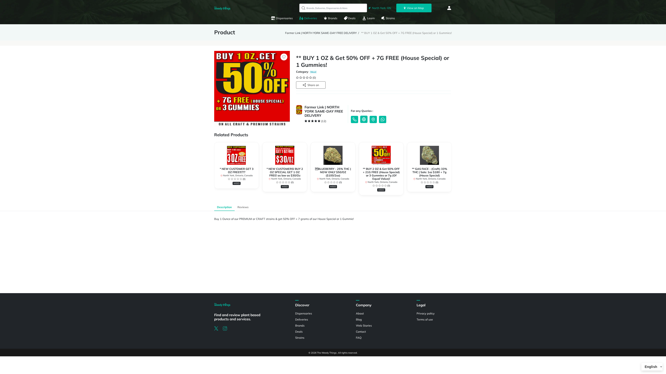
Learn (371, 18)
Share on (313, 85)
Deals (352, 18)
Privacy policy (426, 313)
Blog (359, 319)
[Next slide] (451, 170)
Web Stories (364, 325)
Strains (390, 18)
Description (224, 207)
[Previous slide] (214, 170)
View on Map (414, 8)
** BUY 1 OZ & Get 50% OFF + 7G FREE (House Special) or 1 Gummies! (406, 33)
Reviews (243, 207)
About (360, 313)
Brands (332, 18)
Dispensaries (284, 18)
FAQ (358, 337)
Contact (361, 331)
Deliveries (310, 18)
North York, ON (381, 8)
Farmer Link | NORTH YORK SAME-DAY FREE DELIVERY (321, 33)
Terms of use (425, 319)
